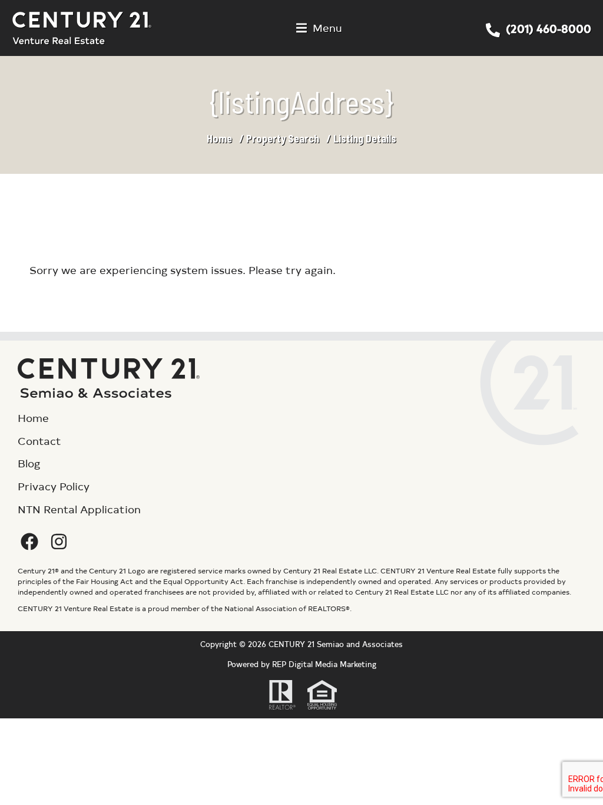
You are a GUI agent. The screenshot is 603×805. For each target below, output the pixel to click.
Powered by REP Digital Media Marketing (301, 663)
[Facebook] (29, 541)
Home (219, 138)
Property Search (282, 138)
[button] (319, 28)
